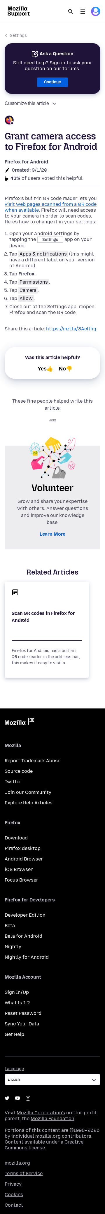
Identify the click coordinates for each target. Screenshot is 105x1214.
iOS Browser (19, 869)
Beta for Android (23, 936)
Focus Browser (21, 880)
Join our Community (28, 792)
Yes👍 (45, 369)
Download (16, 838)
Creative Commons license (44, 1145)
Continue (52, 82)
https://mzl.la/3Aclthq (71, 329)
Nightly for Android (27, 957)
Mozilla (19, 722)
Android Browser (24, 859)
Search (70, 11)
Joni (52, 420)
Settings (18, 35)
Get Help (14, 1034)
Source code (19, 771)
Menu (83, 11)
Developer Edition (25, 915)
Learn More (52, 534)
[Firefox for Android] (52, 120)
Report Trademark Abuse (32, 760)
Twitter (13, 781)
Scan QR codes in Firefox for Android (43, 617)
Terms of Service (24, 1173)
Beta (10, 925)
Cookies (14, 1194)
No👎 (65, 369)
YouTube (17, 1098)
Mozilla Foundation (52, 1118)
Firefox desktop (23, 848)
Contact (14, 1205)
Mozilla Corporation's (41, 1112)
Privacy (13, 1184)
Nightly (13, 946)
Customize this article (27, 103)
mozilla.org (17, 1163)
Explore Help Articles (28, 803)
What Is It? (17, 1003)
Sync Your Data (22, 1024)
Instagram (28, 1098)
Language (14, 1068)
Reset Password (23, 1013)
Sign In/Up (17, 992)
